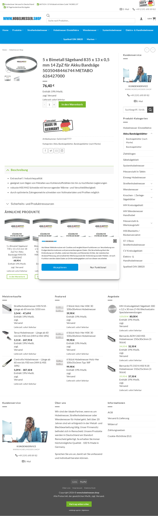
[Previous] (9, 66)
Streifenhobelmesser (37, 30)
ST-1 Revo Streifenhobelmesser (134, 242)
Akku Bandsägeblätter (135, 133)
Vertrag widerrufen (79, 504)
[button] (114, 241)
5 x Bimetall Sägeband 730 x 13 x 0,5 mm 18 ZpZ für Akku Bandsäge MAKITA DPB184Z (17, 252)
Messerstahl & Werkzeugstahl (131, 222)
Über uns (66, 488)
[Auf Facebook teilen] (45, 150)
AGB (110, 412)
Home (5, 30)
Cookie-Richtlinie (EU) (119, 436)
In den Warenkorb (72, 104)
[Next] (33, 66)
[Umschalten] (151, 134)
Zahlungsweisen (116, 430)
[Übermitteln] (150, 110)
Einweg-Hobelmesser (134, 177)
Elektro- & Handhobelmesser (140, 30)
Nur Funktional (98, 267)
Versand (52, 95)
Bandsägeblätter (134, 147)
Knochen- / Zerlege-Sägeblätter (133, 197)
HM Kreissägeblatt (133, 205)
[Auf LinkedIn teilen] (62, 150)
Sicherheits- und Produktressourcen (32, 203)
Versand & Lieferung (118, 418)
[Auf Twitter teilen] (50, 150)
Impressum (92, 274)
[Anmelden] (141, 18)
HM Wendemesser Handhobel (133, 213)
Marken (90, 39)
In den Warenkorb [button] (17, 277)
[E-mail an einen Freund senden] (56, 150)
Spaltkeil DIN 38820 (73, 39)
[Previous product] (152, 49)
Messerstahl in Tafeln (134, 171)
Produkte (16, 30)
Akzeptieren (60, 267)
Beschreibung (19, 170)
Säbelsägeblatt (131, 159)
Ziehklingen (129, 153)
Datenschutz (81, 274)
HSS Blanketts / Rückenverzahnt (131, 232)
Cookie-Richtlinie (68, 274)
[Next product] (146, 49)
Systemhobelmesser (112, 30)
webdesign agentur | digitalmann (79, 510)
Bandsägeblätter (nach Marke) (136, 141)
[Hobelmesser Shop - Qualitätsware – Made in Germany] (22, 19)
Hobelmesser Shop (16, 50)
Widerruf (112, 424)
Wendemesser (90, 30)
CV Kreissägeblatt (132, 250)
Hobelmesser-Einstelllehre (66, 30)
